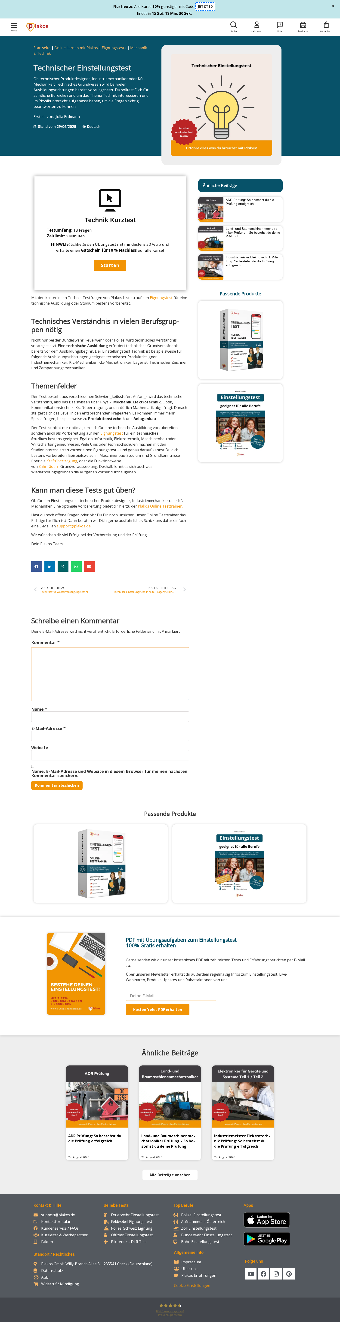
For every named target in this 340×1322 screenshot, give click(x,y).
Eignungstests (114, 47)
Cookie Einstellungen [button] (192, 1285)
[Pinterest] (289, 1274)
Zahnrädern (49, 466)
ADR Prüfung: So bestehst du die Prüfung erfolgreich (250, 202)
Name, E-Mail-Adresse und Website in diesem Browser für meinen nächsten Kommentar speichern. (109, 773)
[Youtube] (251, 1274)
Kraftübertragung (61, 460)
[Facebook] (263, 1274)
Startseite (42, 47)
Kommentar (45, 642)
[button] (14, 25)
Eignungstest (161, 297)
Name (39, 709)
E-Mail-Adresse (48, 728)
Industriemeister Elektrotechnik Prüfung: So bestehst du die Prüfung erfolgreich (252, 261)
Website (39, 747)
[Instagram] (276, 1274)
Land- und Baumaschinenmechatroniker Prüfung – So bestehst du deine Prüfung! (253, 232)
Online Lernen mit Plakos (76, 47)
